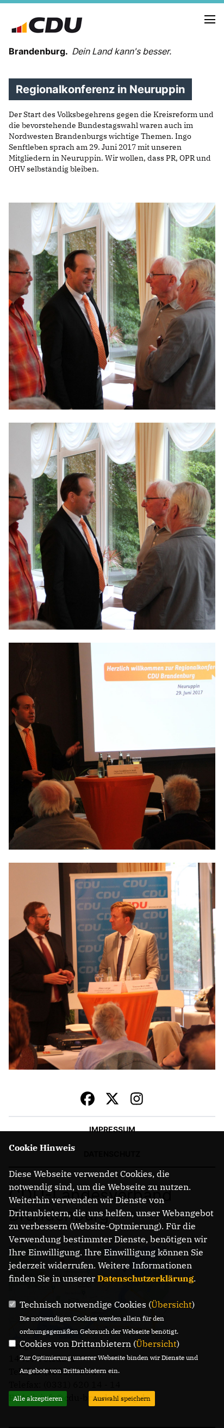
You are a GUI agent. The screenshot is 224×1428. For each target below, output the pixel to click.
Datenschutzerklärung (145, 1278)
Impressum (112, 1129)
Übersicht (171, 1304)
